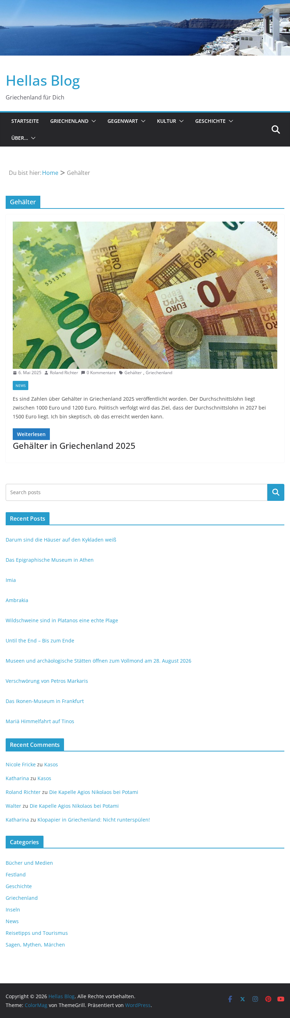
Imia (11, 580)
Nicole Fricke (21, 764)
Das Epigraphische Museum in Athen (50, 559)
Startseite (25, 121)
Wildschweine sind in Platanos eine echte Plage (62, 620)
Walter (13, 805)
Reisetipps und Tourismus (37, 933)
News (20, 385)
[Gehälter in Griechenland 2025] (145, 295)
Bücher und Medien (29, 862)
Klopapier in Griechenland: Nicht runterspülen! (93, 819)
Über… (19, 138)
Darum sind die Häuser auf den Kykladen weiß (61, 539)
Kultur (166, 121)
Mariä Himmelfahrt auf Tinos (40, 721)
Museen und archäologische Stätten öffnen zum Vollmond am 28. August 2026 (98, 660)
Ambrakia (17, 600)
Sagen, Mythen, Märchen (35, 944)
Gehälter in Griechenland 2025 (74, 445)
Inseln (13, 909)
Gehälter (133, 373)
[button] (92, 121)
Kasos (51, 764)
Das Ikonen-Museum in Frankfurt (45, 701)
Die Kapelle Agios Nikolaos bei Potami (93, 792)
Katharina (17, 778)
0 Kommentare (101, 373)
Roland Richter (64, 373)
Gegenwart (123, 121)
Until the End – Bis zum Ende (40, 640)
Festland (16, 874)
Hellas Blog (43, 80)
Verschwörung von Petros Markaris (47, 680)
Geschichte (210, 121)
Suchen (275, 492)
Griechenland (69, 121)
